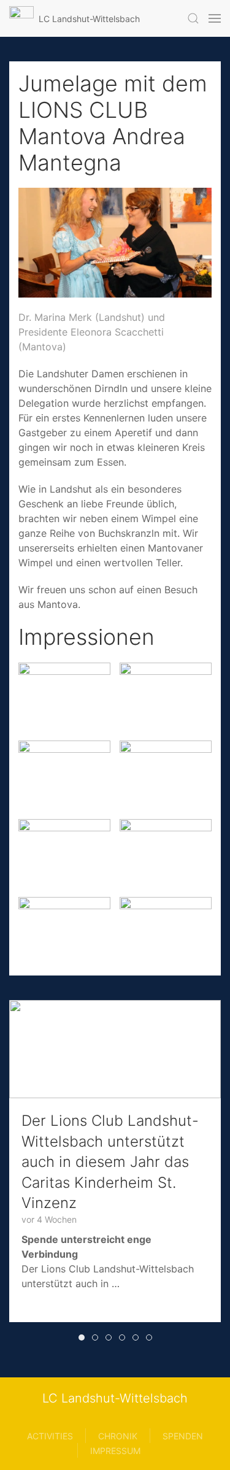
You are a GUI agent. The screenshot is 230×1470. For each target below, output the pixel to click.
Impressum (115, 1450)
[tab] (82, 1337)
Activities (50, 1436)
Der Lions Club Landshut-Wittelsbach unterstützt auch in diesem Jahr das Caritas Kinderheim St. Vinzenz (110, 1162)
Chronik (117, 1436)
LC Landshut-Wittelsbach (115, 1398)
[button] (193, 18)
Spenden (183, 1436)
